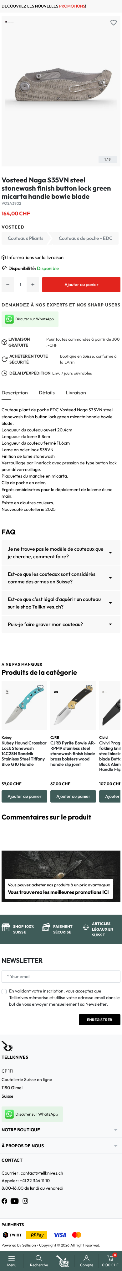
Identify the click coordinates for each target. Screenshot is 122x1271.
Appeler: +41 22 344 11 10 (26, 1180)
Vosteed (13, 227)
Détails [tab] (47, 392)
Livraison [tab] (76, 392)
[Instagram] (25, 1201)
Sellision (29, 1245)
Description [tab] (15, 392)
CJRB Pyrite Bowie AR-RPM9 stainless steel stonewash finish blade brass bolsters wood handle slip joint (72, 753)
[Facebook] (4, 1201)
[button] (39, 1261)
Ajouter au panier (81, 284)
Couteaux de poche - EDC (85, 238)
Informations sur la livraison (35, 257)
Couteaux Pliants (25, 238)
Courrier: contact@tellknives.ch (32, 1173)
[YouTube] (14, 1201)
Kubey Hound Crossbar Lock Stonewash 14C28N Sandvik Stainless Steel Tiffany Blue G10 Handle (24, 753)
